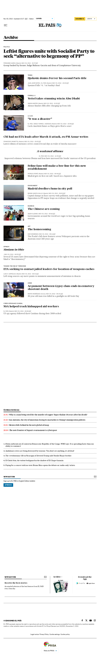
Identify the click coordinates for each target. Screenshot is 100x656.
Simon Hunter (33, 103)
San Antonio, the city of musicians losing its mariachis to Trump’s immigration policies (47, 420)
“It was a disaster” (40, 119)
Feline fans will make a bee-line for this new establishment (57, 167)
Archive (57, 577)
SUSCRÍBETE (80, 19)
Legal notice (34, 634)
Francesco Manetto (11, 141)
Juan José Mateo (34, 83)
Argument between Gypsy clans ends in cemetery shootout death (61, 288)
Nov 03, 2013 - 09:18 (47, 214)
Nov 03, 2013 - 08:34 (54, 294)
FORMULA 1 (32, 95)
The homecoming (39, 229)
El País (43, 83)
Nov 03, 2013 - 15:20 (60, 83)
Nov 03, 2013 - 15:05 (32, 141)
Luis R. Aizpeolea (10, 274)
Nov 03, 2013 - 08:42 (30, 274)
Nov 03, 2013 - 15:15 (52, 103)
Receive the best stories (16, 583)
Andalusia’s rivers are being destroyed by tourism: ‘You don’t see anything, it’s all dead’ (39, 451)
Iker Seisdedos (33, 234)
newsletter (9, 477)
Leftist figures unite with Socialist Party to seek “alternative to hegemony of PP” (49, 53)
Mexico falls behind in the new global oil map (29, 425)
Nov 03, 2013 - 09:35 (57, 193)
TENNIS (30, 75)
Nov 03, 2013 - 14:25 (53, 156)
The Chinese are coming (44, 209)
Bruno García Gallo (35, 193)
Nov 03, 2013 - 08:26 (23, 311)
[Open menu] (6, 25)
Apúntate (8, 485)
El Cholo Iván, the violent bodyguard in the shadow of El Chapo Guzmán (34, 460)
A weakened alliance (50, 151)
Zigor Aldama (33, 214)
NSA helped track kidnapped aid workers (31, 306)
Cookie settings (54, 634)
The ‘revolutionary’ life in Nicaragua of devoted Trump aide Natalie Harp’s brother (38, 456)
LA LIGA (30, 116)
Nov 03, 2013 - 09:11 (47, 234)
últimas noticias (11, 410)
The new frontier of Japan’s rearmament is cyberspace (33, 430)
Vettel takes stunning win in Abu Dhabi (54, 98)
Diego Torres (38, 124)
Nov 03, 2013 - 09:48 (52, 174)
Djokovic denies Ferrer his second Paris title (57, 78)
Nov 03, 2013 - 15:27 (30, 63)
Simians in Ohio (14, 250)
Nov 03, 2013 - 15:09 (65, 124)
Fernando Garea (9, 63)
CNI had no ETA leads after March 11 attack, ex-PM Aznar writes (46, 137)
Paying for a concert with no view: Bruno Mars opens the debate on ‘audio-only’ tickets (40, 465)
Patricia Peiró (33, 174)
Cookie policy (65, 634)
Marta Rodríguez (34, 294)
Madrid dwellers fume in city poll (50, 189)
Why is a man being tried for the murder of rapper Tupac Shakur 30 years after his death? (48, 415)
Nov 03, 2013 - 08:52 (12, 254)
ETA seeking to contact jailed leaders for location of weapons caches (49, 269)
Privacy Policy (44, 634)
